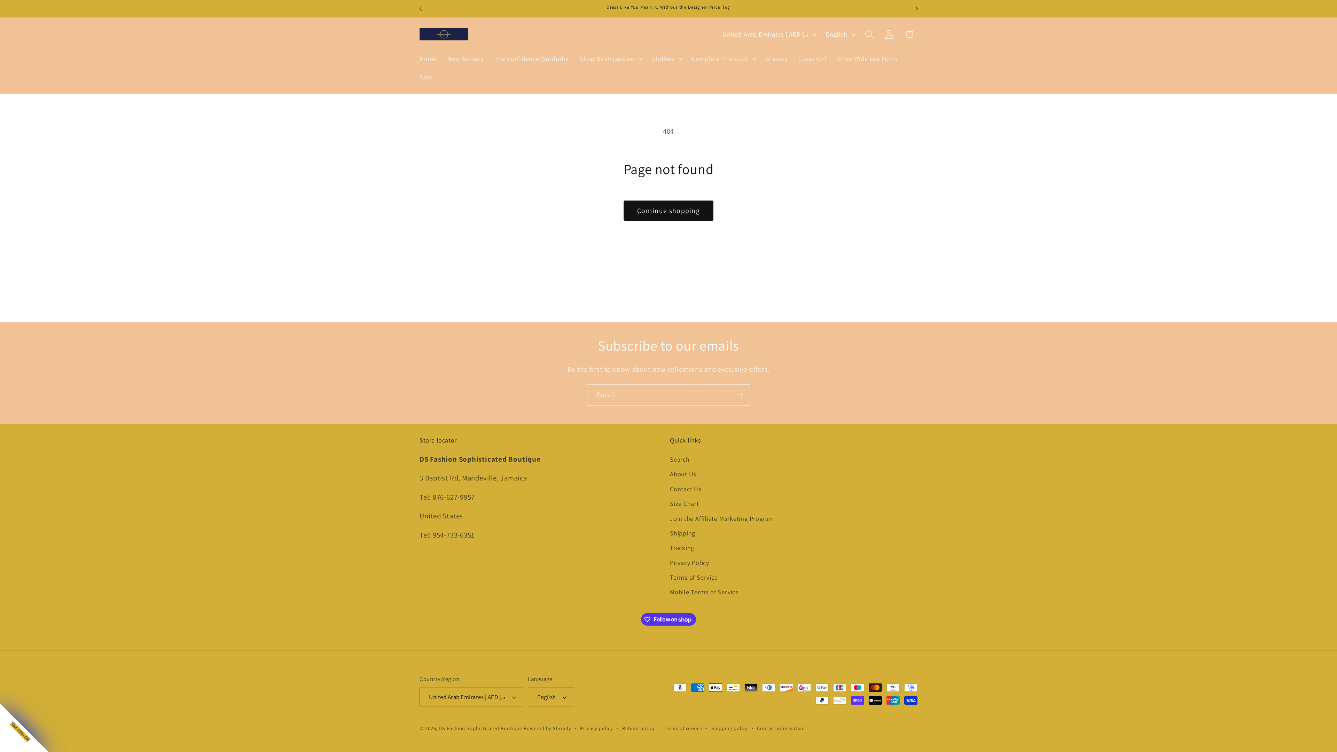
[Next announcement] (916, 8)
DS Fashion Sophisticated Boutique (481, 728)
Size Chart (684, 503)
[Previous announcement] (420, 8)
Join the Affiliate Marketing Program (722, 518)
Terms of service (683, 728)
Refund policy (638, 728)
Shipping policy (729, 728)
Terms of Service (694, 577)
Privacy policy (596, 728)
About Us (683, 474)
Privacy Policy (689, 562)
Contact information (781, 728)
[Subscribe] (740, 395)
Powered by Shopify (547, 728)
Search (680, 459)
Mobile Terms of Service (704, 592)
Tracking (682, 547)
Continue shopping (668, 210)
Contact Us (686, 489)
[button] (610, 58)
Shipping (682, 533)
